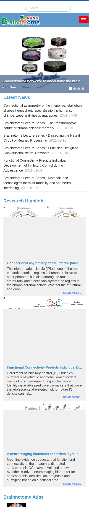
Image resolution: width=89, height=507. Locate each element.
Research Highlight (24, 200)
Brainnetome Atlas (23, 497)
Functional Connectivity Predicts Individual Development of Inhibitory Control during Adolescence (34, 165)
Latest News (16, 97)
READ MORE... (72, 293)
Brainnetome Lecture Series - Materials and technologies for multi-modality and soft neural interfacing (37, 183)
